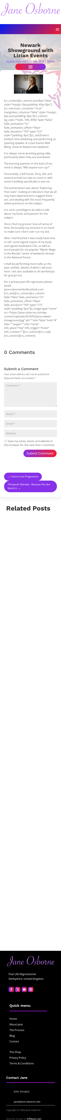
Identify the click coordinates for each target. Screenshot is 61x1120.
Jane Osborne (18, 61)
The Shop (15, 1052)
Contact (14, 1041)
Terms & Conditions (21, 1063)
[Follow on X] (17, 989)
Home (13, 1019)
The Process (16, 1030)
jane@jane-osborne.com (27, 1101)
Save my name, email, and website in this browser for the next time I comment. (29, 443)
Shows (51, 61)
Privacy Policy (17, 1058)
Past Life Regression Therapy (28, 721)
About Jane (16, 1024)
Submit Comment (40, 453)
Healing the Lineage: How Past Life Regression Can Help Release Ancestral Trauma (29, 693)
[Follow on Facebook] (11, 989)
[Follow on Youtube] (24, 989)
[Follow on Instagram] (30, 989)
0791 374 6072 (21, 1091)
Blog (12, 1036)
